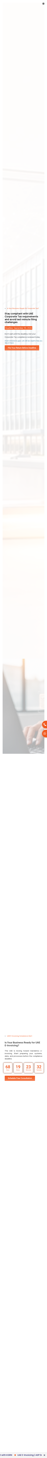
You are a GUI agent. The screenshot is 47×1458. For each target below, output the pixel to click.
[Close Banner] (44, 1455)
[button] (43, 4)
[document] (23, 729)
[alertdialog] (23, 1455)
